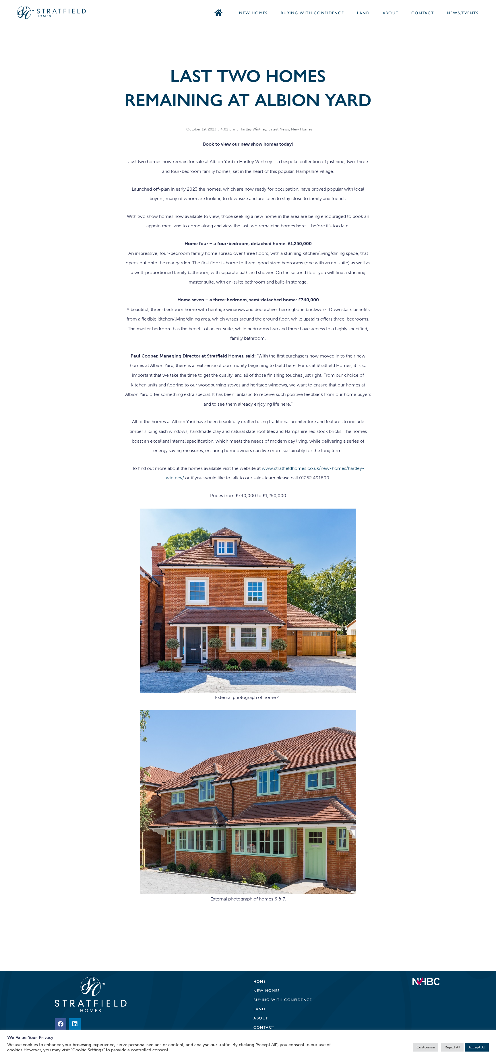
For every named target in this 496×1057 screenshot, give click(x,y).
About (391, 12)
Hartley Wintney (252, 129)
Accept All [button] (476, 1047)
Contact (422, 12)
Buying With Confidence (312, 12)
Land (363, 12)
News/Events (463, 12)
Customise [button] (425, 1047)
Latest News (278, 129)
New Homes (253, 12)
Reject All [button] (452, 1047)
